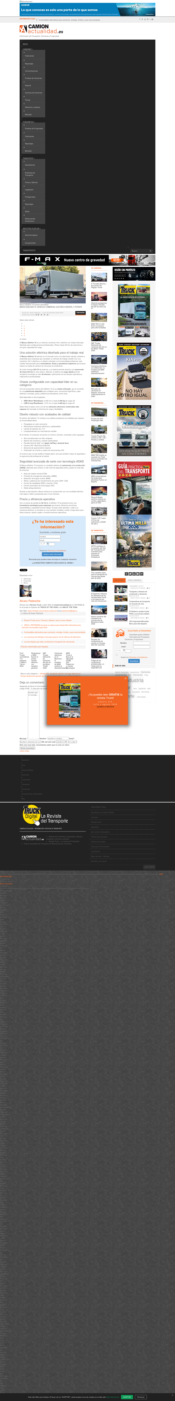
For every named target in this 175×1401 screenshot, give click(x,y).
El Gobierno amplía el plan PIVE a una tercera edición (139, 612)
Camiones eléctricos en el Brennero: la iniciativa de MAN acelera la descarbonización (98, 370)
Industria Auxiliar (129, 683)
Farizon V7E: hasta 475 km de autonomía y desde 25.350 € (98, 521)
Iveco (135, 688)
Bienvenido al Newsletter (100, 832)
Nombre (123, 643)
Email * (72, 738)
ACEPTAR (127, 1397)
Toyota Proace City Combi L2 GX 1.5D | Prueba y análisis (98, 438)
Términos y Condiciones (57, 550)
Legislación (142, 688)
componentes (121, 674)
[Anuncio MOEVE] (87, 9)
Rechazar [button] (3, 895)
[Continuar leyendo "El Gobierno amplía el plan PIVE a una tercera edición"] (121, 608)
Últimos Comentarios (134, 580)
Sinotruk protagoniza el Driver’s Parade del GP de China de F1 (99, 306)
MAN (148, 688)
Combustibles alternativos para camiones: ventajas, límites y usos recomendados (69, 20)
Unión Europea (141, 697)
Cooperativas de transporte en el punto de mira (139, 602)
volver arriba (24, 751)
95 (149, 588)
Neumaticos (136, 692)
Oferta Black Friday (98, 807)
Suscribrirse (95, 851)
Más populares (119, 580)
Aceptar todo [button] (5, 879)
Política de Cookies (98, 841)
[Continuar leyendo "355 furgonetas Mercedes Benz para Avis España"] (121, 618)
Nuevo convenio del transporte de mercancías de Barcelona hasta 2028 (98, 620)
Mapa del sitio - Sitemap (100, 856)
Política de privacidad (99, 837)
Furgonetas (27, 581)
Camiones (145, 671)
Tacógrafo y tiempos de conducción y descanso (138, 592)
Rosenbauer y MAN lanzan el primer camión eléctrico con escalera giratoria (36, 660)
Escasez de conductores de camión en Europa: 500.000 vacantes (98, 642)
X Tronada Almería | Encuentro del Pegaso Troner (98, 285)
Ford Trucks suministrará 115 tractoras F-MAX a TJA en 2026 (24, 659)
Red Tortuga (145, 692)
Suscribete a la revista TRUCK (102, 812)
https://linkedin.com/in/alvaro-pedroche (42, 611)
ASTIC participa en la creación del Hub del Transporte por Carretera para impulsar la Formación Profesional (98, 551)
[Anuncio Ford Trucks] (87, 260)
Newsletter (95, 827)
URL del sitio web (48, 742)
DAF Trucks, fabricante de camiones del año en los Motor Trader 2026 (47, 660)
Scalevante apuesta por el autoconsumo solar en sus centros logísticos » (54, 676)
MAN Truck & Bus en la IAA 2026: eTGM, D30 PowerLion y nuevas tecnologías (70, 660)
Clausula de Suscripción (100, 846)
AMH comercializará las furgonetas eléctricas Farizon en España (99, 479)
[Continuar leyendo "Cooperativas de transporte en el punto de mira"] (121, 598)
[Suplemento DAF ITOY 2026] (134, 430)
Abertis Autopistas (122, 672)
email (123, 646)
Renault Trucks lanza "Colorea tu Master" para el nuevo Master (48, 620)
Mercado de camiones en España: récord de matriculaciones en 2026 (98, 392)
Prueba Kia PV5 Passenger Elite (97, 419)
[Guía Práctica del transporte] (134, 488)
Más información (113, 1397)
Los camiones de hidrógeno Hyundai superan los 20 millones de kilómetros (52, 637)
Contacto (94, 817)
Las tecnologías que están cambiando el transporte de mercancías (49, 641)
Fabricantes (81, 313)
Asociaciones (134, 672)
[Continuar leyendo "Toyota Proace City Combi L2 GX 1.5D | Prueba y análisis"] (99, 429)
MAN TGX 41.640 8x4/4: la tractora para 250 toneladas (98, 326)
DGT (130, 675)
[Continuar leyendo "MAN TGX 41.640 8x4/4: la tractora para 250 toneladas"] (99, 317)
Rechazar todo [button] (5, 881)
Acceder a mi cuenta (99, 861)
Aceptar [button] (3, 893)
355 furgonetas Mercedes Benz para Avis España (139, 622)
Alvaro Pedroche (35, 313)
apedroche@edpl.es (69, 611)
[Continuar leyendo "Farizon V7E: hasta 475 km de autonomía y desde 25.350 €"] (99, 511)
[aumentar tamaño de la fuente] (38, 315)
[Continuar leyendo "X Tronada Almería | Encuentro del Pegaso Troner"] (99, 277)
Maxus (26, 583)
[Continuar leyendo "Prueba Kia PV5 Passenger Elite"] (99, 412)
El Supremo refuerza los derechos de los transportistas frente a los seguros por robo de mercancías (99, 597)
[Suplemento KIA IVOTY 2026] (134, 371)
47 (149, 598)
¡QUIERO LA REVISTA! (105, 707)
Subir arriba (148, 867)
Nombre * (43, 738)
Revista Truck (96, 822)
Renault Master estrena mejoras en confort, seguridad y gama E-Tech (98, 500)
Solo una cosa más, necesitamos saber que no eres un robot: (45, 745)
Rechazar (141, 1397)
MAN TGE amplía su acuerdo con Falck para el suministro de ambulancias (99, 458)
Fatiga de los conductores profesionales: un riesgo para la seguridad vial (97, 664)
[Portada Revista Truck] (134, 310)
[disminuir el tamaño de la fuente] (36, 315)
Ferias (146, 675)
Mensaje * (24, 738)
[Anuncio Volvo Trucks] (134, 273)
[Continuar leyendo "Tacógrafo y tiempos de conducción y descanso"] (121, 589)
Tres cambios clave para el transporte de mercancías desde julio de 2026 (99, 575)
